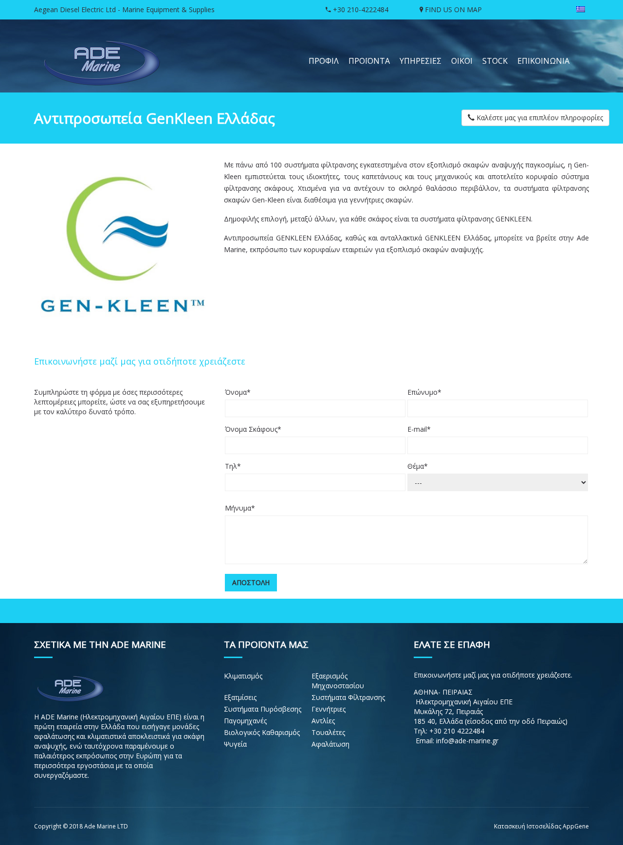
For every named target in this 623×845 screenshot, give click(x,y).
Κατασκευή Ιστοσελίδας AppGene (541, 826)
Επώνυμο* (424, 392)
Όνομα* (238, 392)
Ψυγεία (235, 744)
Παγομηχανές (245, 720)
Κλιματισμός (243, 675)
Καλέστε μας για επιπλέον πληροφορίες (539, 117)
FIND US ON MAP (452, 9)
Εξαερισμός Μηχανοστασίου (338, 680)
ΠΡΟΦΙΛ (324, 61)
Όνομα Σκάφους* (253, 429)
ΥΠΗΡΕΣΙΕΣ (420, 61)
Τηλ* (233, 466)
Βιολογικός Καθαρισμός (262, 732)
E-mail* (419, 429)
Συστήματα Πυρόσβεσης (262, 709)
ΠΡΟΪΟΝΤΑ (369, 61)
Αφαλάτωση (330, 744)
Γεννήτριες (329, 709)
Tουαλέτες (328, 732)
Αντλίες (323, 720)
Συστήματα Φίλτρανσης (348, 697)
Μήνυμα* (240, 508)
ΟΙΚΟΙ (462, 61)
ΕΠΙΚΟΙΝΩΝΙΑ (543, 61)
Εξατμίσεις (240, 697)
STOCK (495, 61)
